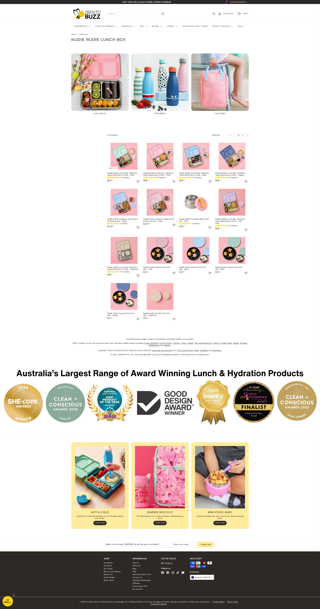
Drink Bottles (109, 577)
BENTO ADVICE (222, 26)
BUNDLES (127, 26)
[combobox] (136, 13)
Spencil (216, 343)
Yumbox (176, 343)
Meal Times (109, 580)
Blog (134, 569)
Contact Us (137, 577)
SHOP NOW (100, 523)
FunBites (204, 350)
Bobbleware (154, 345)
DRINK (156, 26)
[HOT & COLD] (100, 477)
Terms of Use (232, 602)
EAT (142, 26)
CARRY (171, 26)
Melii (196, 350)
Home (73, 34)
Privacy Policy (219, 602)
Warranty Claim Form (141, 574)
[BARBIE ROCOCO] (160, 477)
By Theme (108, 569)
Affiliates (136, 583)
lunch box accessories (162, 350)
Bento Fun (108, 574)
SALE (240, 26)
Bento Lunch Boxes (112, 572)
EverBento (108, 563)
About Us (136, 566)
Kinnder (243, 343)
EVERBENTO (81, 26)
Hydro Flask (226, 343)
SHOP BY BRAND (105, 26)
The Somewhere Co (203, 343)
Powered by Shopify (159, 604)
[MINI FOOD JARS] (220, 477)
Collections (83, 34)
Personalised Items (195, 26)
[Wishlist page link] (213, 13)
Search (135, 563)
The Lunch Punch (185, 350)
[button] (113, 177)
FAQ (134, 572)
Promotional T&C (139, 586)
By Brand (108, 566)
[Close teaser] (13, 595)
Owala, (147, 343)
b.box (183, 343)
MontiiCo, (155, 343)
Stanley (167, 345)
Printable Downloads (141, 580)
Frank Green (166, 343)
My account (137, 589)
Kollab (190, 343)
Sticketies (216, 350)
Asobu (236, 343)
